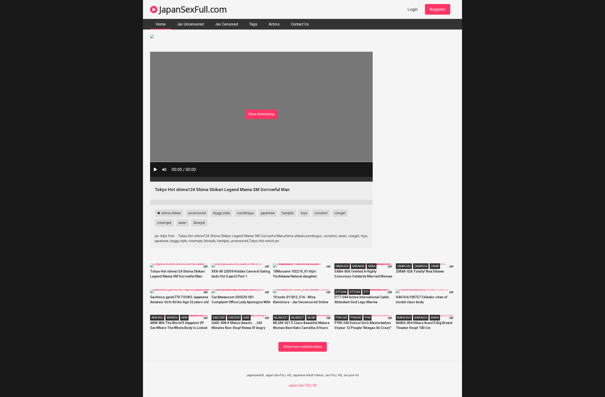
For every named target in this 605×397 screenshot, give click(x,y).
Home (161, 24)
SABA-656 (342, 266)
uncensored (197, 213)
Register (437, 9)
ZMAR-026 (404, 266)
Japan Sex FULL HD (302, 385)
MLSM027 (297, 317)
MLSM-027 (281, 317)
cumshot (321, 213)
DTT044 (355, 292)
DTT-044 (341, 292)
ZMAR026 (420, 266)
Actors (274, 24)
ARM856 (172, 317)
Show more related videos (302, 347)
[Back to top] (589, 383)
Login (413, 9)
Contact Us (300, 24)
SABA (371, 266)
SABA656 (358, 266)
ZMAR (435, 266)
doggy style (221, 213)
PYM (367, 317)
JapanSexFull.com (192, 9)
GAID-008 (219, 317)
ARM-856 (157, 317)
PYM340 (355, 317)
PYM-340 (341, 317)
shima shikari (171, 213)
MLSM (311, 317)
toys (304, 213)
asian (182, 223)
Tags (253, 24)
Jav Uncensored (190, 24)
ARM (184, 317)
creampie (164, 223)
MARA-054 (404, 317)
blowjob (199, 223)
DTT (366, 292)
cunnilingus (245, 213)
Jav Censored (226, 24)
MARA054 (420, 317)
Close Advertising (261, 114)
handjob (288, 213)
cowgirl (340, 213)
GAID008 (234, 317)
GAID (246, 317)
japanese (268, 213)
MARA (435, 317)
